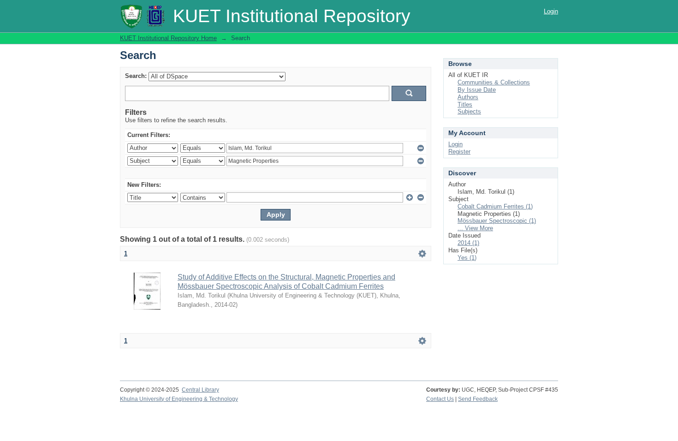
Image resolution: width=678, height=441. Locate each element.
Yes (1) (467, 257)
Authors (468, 97)
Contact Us (440, 399)
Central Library (200, 390)
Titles (465, 104)
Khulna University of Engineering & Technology (179, 399)
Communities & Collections (494, 82)
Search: (136, 75)
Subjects (469, 111)
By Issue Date (477, 89)
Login (551, 11)
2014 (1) (468, 242)
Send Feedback (478, 399)
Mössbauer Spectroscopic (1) (497, 220)
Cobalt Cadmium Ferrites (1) (495, 206)
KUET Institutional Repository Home (168, 38)
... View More (475, 228)
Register (459, 151)
